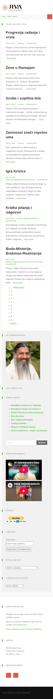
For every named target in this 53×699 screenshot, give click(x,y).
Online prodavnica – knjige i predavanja (29, 430)
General (21, 43)
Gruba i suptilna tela (23, 98)
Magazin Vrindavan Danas (23, 427)
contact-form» (21, 625)
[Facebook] (9, 675)
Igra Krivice (16, 171)
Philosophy (39, 262)
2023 (9, 16)
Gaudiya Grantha (18, 423)
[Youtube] (15, 675)
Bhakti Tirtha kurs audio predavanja (27, 412)
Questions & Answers (30, 218)
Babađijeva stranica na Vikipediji (26, 405)
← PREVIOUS (17, 288)
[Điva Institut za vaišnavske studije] (12, 6)
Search (42, 443)
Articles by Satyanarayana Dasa (17, 180)
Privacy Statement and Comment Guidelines (24, 629)
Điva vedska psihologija (22, 420)
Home (4, 16)
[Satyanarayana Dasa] (23, 360)
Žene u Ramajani (20, 68)
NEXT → (15, 324)
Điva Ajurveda (17, 416)
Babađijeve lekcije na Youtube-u (26, 409)
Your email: (11, 540)
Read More (11, 58)
